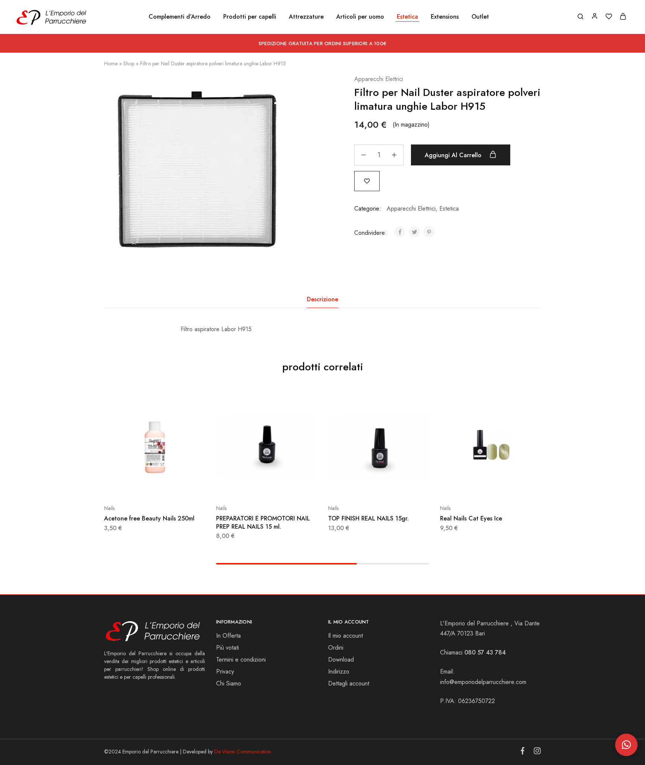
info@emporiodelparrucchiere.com (483, 682)
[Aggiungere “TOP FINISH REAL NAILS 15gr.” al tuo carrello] (359, 485)
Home (111, 63)
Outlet (480, 17)
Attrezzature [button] (306, 17)
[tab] (322, 299)
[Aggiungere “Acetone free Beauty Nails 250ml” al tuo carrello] (135, 485)
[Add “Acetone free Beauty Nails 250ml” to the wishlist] (173, 485)
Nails (109, 508)
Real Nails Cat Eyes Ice (471, 518)
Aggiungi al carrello (454, 155)
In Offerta (228, 635)
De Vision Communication (242, 751)
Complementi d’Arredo (180, 17)
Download (341, 659)
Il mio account (345, 635)
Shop (128, 63)
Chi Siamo (228, 683)
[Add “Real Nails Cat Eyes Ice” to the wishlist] (509, 485)
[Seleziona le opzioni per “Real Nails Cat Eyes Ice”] (471, 485)
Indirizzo (338, 671)
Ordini (335, 647)
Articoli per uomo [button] (360, 17)
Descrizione (322, 299)
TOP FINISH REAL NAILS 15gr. (368, 518)
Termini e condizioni (241, 659)
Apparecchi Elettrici (378, 79)
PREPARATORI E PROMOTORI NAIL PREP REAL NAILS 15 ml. (263, 522)
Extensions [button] (445, 17)
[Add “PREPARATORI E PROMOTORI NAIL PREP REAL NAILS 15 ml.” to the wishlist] (285, 485)
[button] (626, 745)
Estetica (449, 208)
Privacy (225, 671)
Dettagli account (348, 683)
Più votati (227, 647)
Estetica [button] (407, 17)
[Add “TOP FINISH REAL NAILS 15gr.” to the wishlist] (397, 485)
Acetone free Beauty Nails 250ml (149, 518)
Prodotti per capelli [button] (249, 17)
